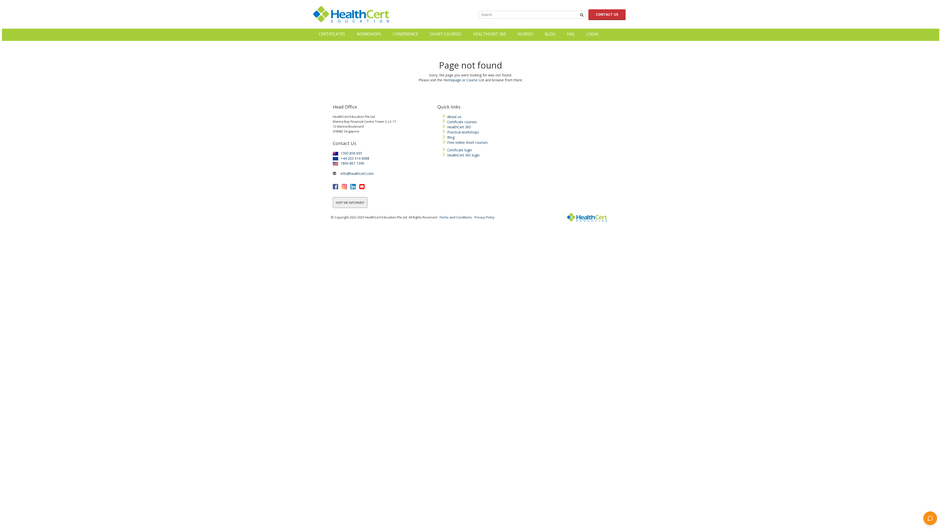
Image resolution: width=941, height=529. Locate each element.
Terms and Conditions (455, 217)
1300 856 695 (351, 153)
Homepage (452, 80)
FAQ (570, 34)
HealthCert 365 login (463, 155)
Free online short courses (467, 142)
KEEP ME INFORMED (350, 202)
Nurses (525, 34)
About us (454, 116)
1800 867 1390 (352, 163)
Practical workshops (463, 132)
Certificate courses (462, 122)
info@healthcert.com (357, 173)
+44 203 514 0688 (355, 158)
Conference (405, 34)
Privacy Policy (484, 217)
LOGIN (592, 34)
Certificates (332, 34)
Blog (550, 34)
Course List (475, 80)
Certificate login (459, 150)
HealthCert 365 (489, 34)
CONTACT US (607, 14)
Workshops (369, 34)
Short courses (445, 34)
